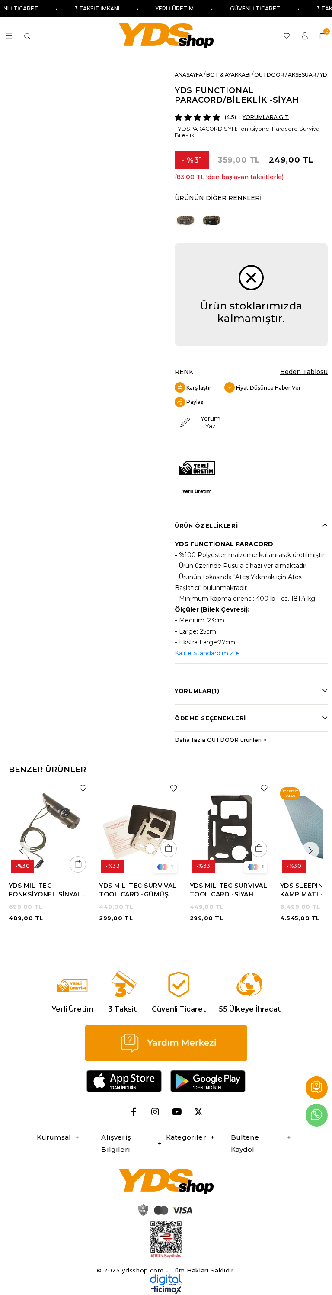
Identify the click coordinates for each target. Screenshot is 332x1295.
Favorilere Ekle (82, 788)
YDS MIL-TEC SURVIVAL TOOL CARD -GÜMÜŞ (138, 890)
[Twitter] (198, 1112)
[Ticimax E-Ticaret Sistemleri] (166, 1292)
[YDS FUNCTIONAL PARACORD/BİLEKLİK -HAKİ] (185, 219)
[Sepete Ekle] (78, 864)
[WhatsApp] (317, 1115)
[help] (166, 1043)
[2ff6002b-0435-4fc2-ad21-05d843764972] (163, 1209)
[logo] (166, 1181)
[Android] (208, 1081)
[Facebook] (133, 1112)
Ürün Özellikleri (206, 525)
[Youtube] (177, 1112)
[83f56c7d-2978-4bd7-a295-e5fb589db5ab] (166, 1240)
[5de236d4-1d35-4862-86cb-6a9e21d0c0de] (166, 1280)
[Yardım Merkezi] (317, 1087)
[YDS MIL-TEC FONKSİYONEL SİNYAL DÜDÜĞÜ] (49, 829)
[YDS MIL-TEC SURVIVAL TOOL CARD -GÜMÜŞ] (140, 829)
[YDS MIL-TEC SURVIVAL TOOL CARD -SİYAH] (230, 829)
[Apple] (124, 1081)
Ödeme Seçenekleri (210, 718)
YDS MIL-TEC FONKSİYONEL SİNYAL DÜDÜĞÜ (45, 890)
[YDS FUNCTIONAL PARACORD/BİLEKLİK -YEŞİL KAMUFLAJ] (211, 219)
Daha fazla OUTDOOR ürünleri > (221, 739)
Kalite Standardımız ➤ (207, 653)
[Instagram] (155, 1112)
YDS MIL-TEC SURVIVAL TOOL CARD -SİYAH (229, 890)
